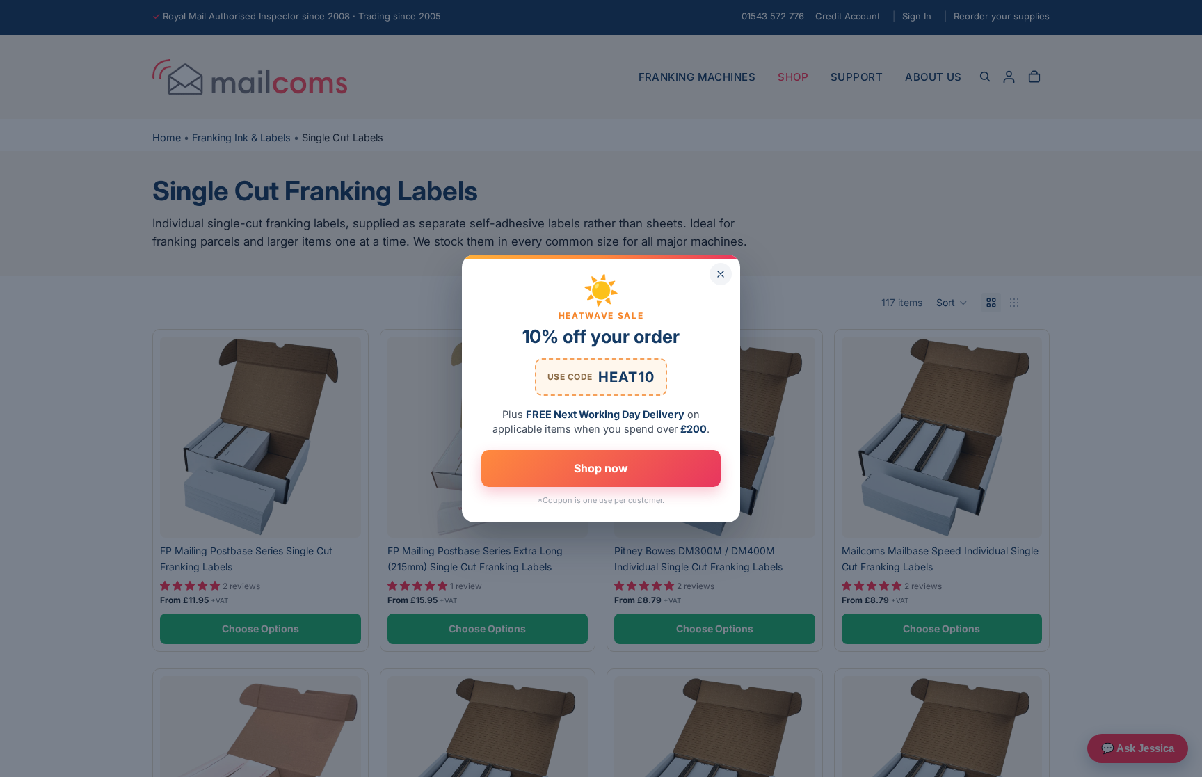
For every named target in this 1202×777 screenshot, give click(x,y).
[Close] (721, 274)
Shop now (601, 468)
